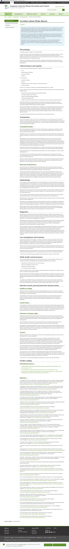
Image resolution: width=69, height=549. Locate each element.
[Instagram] (53, 532)
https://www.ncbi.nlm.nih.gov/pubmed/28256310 (29, 428)
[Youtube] (51, 532)
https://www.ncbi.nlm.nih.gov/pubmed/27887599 (47, 389)
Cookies (44, 537)
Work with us (21, 528)
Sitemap (54, 537)
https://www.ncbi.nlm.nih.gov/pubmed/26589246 (29, 404)
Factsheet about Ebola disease (11, 22)
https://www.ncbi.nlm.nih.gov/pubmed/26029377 (29, 399)
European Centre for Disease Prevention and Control (29, 6)
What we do (6, 530)
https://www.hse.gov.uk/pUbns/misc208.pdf (45, 466)
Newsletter (49, 528)
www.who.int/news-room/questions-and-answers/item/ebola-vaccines (33, 507)
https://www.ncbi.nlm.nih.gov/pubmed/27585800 (40, 417)
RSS (56, 528)
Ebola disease (16, 16)
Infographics (7, 25)
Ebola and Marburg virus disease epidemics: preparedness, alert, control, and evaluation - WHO (39, 369)
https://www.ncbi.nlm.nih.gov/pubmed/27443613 (29, 455)
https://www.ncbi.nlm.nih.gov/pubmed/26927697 (29, 459)
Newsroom (52, 14)
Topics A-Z (7, 14)
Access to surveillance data (20, 537)
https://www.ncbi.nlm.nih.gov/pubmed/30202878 (44, 412)
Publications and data (32, 14)
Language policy (39, 537)
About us (61, 14)
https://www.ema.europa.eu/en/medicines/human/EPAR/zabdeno (32, 514)
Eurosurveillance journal (50, 3)
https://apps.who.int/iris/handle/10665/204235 (34, 488)
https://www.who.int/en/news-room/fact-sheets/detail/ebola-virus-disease (34, 408)
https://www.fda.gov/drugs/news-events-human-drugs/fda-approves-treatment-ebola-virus (38, 480)
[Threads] (54, 532)
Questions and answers (9, 27)
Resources (43, 14)
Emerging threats (18, 14)
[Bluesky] (47, 532)
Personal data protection (31, 537)
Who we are (6, 531)
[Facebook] (49, 532)
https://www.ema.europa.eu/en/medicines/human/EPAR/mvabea (32, 517)
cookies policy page (22, 544)
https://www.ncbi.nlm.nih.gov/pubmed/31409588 (29, 474)
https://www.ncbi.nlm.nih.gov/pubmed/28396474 (29, 433)
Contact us (34, 530)
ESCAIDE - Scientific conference (37, 3)
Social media (34, 533)
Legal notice (6, 537)
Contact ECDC (35, 528)
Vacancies (20, 530)
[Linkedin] (45, 532)
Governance (6, 533)
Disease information (24, 16)
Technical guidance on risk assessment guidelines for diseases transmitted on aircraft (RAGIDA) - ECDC (41, 366)
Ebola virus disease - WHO (26, 367)
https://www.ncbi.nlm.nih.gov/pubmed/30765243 (29, 395)
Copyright (12, 537)
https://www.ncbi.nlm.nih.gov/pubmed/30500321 (29, 422)
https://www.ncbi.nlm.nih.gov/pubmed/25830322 (29, 496)
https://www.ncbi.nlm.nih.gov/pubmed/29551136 (41, 443)
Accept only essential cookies (59, 544)
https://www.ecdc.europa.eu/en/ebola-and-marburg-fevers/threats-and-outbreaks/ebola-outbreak (46, 450)
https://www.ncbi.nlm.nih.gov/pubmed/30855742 (53, 436)
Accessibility (49, 537)
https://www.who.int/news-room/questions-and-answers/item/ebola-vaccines (35, 492)
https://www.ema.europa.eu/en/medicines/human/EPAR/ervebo (32, 500)
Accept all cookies (48, 544)
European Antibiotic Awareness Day (21, 3)
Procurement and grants (22, 531)
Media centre (34, 531)
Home (5, 16)
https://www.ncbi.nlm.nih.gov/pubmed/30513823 (37, 439)
